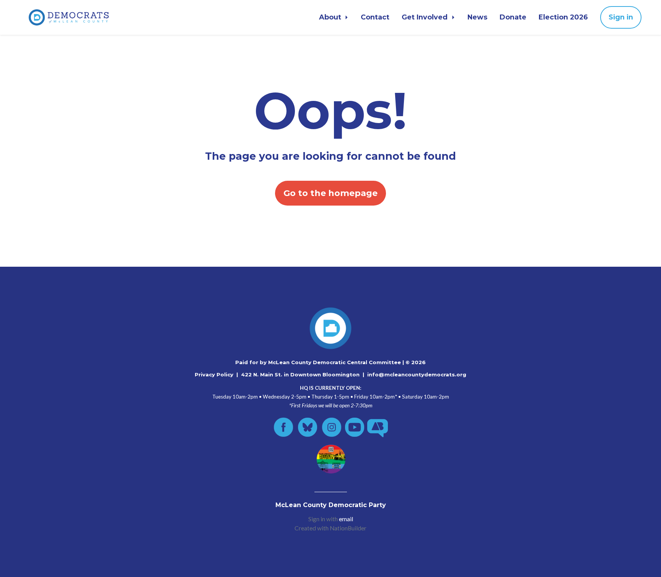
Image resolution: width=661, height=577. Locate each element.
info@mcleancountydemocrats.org (416, 374)
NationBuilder (348, 528)
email (346, 518)
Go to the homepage (330, 193)
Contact (375, 17)
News (477, 17)
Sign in (621, 17)
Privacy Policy (214, 374)
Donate (513, 17)
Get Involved (425, 17)
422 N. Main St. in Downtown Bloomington (300, 374)
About (331, 17)
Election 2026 (563, 17)
